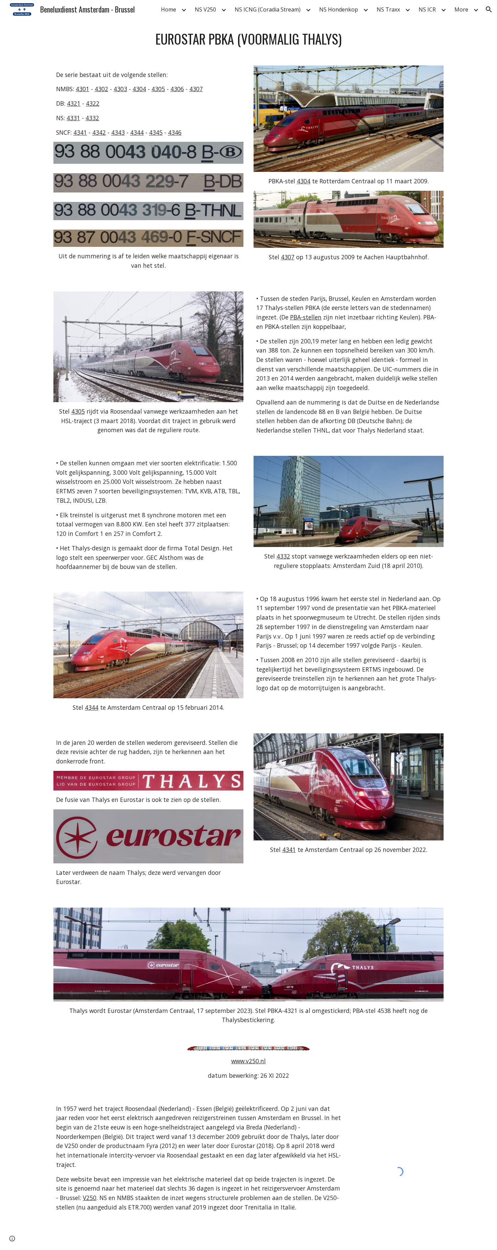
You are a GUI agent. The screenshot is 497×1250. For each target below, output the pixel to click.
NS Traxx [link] (388, 9)
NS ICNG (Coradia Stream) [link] (268, 9)
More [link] (461, 9)
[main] (248, 38)
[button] (489, 9)
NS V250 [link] (205, 9)
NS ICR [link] (427, 9)
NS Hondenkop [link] (338, 9)
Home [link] (168, 9)
